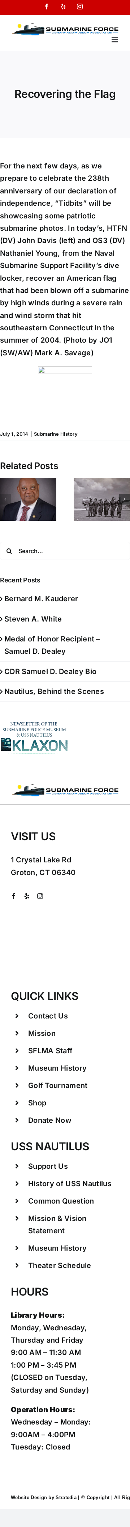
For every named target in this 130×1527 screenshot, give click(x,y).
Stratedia (66, 1497)
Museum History (57, 1068)
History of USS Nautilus (70, 1183)
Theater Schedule (59, 1265)
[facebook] (14, 896)
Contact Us (48, 1016)
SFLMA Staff (50, 1050)
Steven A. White (33, 619)
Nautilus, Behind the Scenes (54, 691)
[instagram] (40, 896)
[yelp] (27, 896)
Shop (37, 1103)
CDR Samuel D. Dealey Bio (50, 671)
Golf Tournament (58, 1085)
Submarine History (56, 434)
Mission (42, 1033)
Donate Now (50, 1120)
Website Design (29, 1497)
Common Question (61, 1201)
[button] (5, 499)
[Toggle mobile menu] (115, 39)
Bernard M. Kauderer (41, 598)
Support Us (48, 1166)
